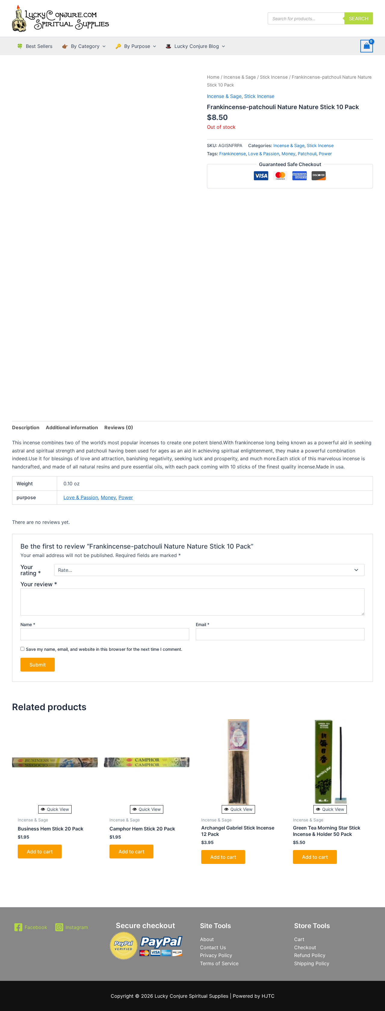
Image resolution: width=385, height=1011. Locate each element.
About (207, 939)
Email (202, 624)
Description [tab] (25, 427)
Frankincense (232, 153)
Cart (299, 939)
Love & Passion (263, 153)
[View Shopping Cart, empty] (366, 46)
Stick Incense (274, 77)
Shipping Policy (311, 963)
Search (358, 18)
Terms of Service (219, 963)
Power (325, 153)
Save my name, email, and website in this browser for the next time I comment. (104, 649)
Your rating (30, 570)
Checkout (305, 947)
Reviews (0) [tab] (118, 427)
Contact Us (213, 947)
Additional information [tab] (72, 427)
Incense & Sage (239, 77)
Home (213, 77)
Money (288, 153)
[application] (103, 46)
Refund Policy (309, 955)
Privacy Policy (216, 955)
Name (27, 624)
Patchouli (307, 153)
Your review (38, 584)
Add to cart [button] (40, 852)
